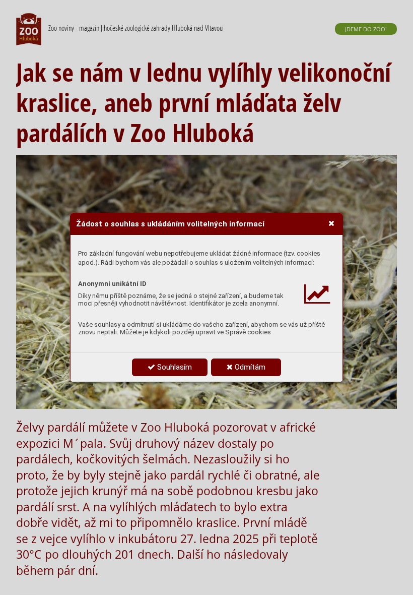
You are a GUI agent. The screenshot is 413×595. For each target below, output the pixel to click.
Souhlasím (173, 367)
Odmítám (249, 367)
